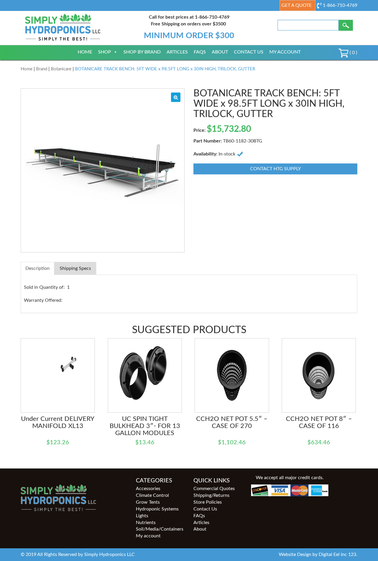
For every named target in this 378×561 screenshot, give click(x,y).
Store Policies (207, 502)
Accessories (148, 488)
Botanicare (61, 69)
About (220, 52)
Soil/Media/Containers (159, 529)
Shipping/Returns (211, 495)
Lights (142, 515)
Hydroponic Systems (157, 509)
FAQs (200, 52)
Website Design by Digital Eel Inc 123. (318, 554)
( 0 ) (352, 52)
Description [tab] (37, 268)
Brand (41, 69)
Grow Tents (148, 502)
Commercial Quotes (214, 488)
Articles (177, 52)
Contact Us (248, 52)
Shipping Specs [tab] (75, 268)
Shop (104, 52)
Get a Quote (296, 5)
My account (285, 52)
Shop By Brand (142, 52)
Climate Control (152, 495)
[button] (175, 97)
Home (85, 52)
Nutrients (146, 522)
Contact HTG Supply (275, 168)
